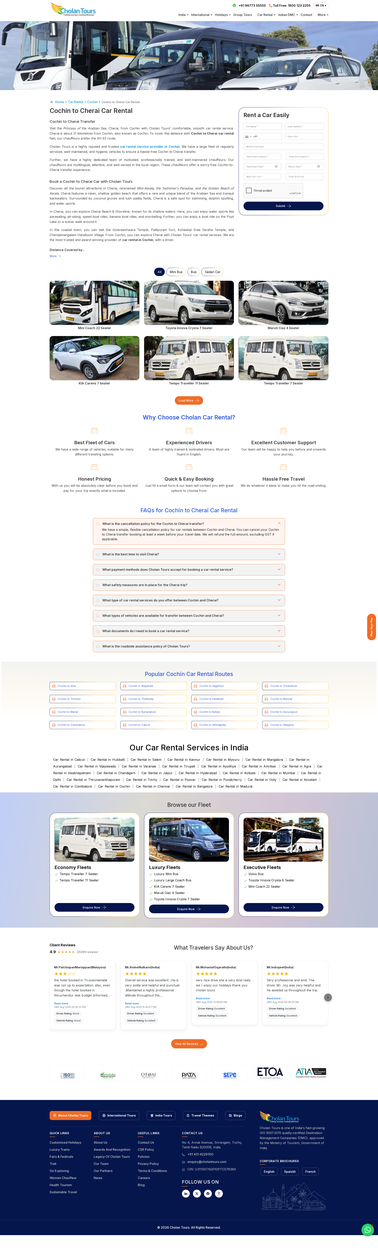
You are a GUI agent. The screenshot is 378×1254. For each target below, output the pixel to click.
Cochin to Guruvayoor (284, 711)
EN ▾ (323, 5)
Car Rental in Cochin (114, 786)
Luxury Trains (59, 1150)
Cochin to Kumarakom (142, 711)
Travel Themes (202, 1115)
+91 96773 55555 (252, 5)
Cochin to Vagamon (211, 685)
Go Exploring (59, 1171)
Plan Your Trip (371, 627)
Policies (143, 1157)
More (322, 15)
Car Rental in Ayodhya (218, 766)
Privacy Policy (148, 1164)
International (200, 15)
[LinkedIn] (186, 1194)
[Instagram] (219, 1194)
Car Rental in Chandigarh (116, 773)
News (98, 1178)
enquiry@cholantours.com (206, 1162)
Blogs (238, 1115)
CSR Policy (146, 1150)
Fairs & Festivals (61, 1157)
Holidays (221, 15)
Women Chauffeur (63, 1178)
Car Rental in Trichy (141, 780)
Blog (141, 1185)
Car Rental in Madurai (235, 786)
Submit (280, 206)
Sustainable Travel (63, 1192)
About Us (100, 1142)
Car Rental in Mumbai (278, 773)
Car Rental (265, 15)
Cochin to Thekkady (141, 698)
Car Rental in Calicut (69, 760)
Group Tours (242, 15)
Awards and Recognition (112, 1150)
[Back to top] (361, 1240)
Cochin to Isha (67, 685)
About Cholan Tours (73, 1115)
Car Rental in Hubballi (108, 760)
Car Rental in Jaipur (157, 773)
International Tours (121, 1115)
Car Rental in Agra (296, 766)
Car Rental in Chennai (153, 786)
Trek (53, 1164)
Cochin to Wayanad (141, 685)
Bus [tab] (193, 272)
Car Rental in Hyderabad (198, 773)
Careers (144, 1178)
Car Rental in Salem (146, 760)
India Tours (163, 1115)
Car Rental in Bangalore (194, 786)
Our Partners (103, 1171)
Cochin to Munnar (281, 698)
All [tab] (159, 272)
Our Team (101, 1164)
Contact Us (146, 1142)
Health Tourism (61, 1185)
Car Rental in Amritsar (259, 766)
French (310, 1172)
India (182, 15)
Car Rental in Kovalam (300, 780)
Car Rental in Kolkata (239, 773)
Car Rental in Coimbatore (72, 786)
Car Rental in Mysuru (222, 760)
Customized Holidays (65, 1142)
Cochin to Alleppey (282, 724)
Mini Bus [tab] (176, 272)
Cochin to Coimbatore (71, 724)
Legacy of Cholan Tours (112, 1157)
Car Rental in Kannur (184, 760)
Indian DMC (286, 15)
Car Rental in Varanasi (139, 766)
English (269, 1172)
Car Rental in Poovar (179, 780)
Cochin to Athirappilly (212, 724)
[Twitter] (197, 1194)
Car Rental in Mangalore (264, 760)
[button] (247, 136)
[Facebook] (208, 1194)
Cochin (92, 102)
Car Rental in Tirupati (178, 766)
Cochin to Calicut (139, 724)
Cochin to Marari (68, 711)
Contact (306, 15)
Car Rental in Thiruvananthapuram (93, 780)
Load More (186, 400)
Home (59, 102)
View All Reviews (189, 1044)
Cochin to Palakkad (211, 698)
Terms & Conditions (152, 1171)
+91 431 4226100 (200, 1154)
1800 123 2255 (291, 5)
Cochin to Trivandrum (283, 685)
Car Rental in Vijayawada (97, 766)
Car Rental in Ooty (262, 780)
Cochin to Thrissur (69, 698)
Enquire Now (91, 907)
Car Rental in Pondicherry (222, 780)
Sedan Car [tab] (212, 272)
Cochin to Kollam (209, 711)
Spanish (290, 1172)
